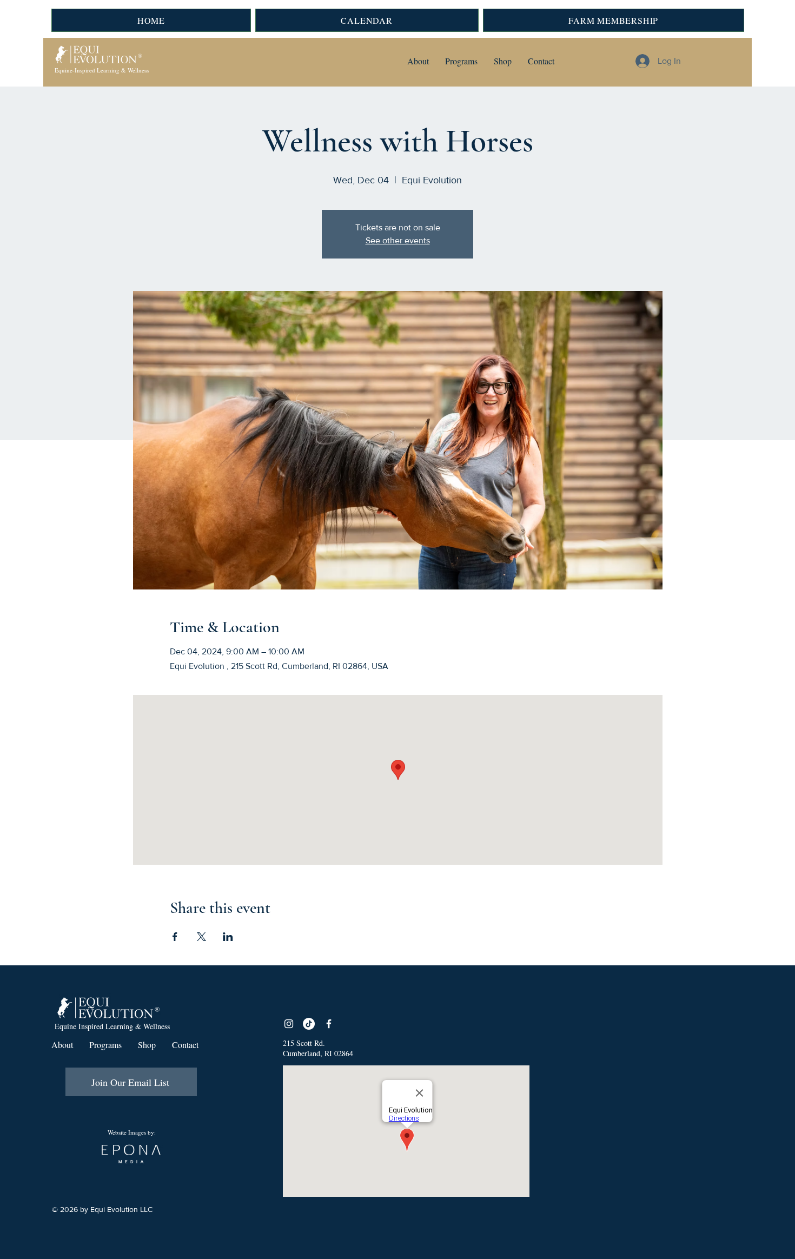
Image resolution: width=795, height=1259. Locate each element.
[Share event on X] (201, 936)
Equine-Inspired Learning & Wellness (102, 70)
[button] (418, 61)
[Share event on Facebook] (175, 936)
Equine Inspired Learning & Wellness (112, 1026)
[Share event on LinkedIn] (228, 936)
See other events (398, 240)
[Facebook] (329, 1024)
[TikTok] (309, 1024)
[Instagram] (289, 1024)
